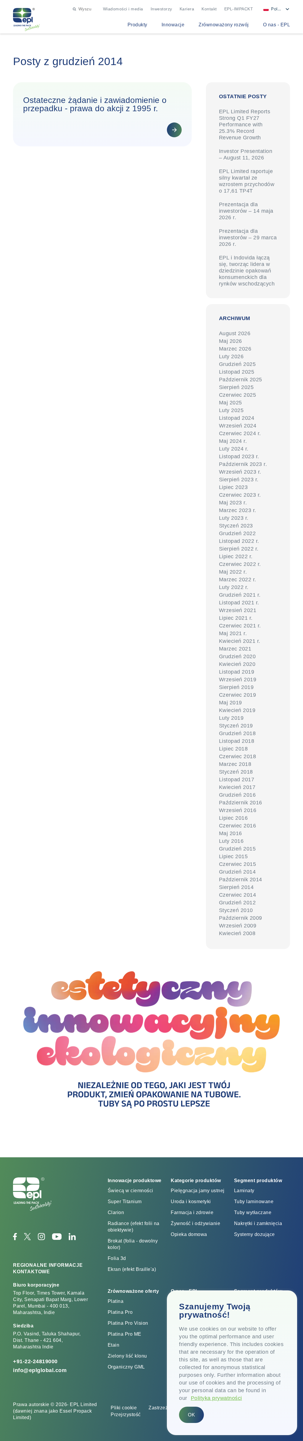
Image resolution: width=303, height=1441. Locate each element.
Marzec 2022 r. (237, 579)
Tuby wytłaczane (253, 1212)
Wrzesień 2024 (238, 426)
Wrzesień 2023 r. (240, 472)
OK (191, 1414)
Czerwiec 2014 (237, 895)
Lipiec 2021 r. (236, 618)
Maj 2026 (230, 341)
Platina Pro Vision (128, 1323)
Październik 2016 (240, 803)
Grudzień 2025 (237, 364)
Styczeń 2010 (236, 910)
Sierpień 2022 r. (239, 549)
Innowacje (173, 24)
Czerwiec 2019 (237, 695)
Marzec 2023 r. (237, 510)
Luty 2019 (231, 718)
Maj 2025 (230, 403)
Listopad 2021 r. (239, 603)
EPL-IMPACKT (238, 9)
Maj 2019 (230, 703)
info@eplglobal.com (40, 1370)
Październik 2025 (240, 380)
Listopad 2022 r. (239, 541)
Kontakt (209, 9)
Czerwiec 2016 (237, 826)
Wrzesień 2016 (238, 810)
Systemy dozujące (254, 1234)
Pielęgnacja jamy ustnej (198, 1190)
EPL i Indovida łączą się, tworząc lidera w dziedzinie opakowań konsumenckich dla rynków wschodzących (247, 271)
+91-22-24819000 (35, 1361)
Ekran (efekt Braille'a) (132, 1269)
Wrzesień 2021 (238, 610)
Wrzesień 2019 (238, 679)
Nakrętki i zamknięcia (258, 1223)
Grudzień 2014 (237, 872)
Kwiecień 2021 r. (239, 641)
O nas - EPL (276, 24)
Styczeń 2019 (236, 726)
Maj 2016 (230, 833)
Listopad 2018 (236, 741)
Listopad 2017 (236, 779)
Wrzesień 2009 (238, 926)
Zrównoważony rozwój (224, 24)
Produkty (137, 24)
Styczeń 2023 (236, 526)
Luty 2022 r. (234, 587)
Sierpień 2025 (236, 387)
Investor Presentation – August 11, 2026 (246, 154)
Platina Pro (120, 1312)
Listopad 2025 (236, 372)
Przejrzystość (126, 1414)
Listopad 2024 (236, 418)
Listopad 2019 (236, 672)
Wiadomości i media (123, 9)
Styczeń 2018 (236, 772)
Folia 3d (117, 1258)
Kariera (187, 9)
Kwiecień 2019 (237, 710)
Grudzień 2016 (237, 795)
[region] (232, 1362)
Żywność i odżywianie (195, 1223)
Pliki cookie (124, 1407)
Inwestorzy (161, 9)
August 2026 (235, 333)
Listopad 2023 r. (239, 456)
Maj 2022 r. (233, 572)
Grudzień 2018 (237, 733)
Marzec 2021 (235, 649)
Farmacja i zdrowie (192, 1212)
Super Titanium (125, 1201)
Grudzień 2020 (237, 656)
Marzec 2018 (235, 764)
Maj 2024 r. (233, 441)
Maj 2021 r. (233, 633)
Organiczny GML (126, 1366)
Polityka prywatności (216, 1398)
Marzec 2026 (235, 349)
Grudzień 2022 (237, 533)
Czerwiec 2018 (237, 756)
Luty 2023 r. (234, 518)
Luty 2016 (231, 841)
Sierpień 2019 (236, 687)
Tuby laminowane (254, 1201)
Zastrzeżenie (163, 1407)
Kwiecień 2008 (237, 933)
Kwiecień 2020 (237, 664)
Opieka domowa (189, 1234)
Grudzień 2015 (237, 849)
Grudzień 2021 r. (240, 595)
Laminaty (244, 1190)
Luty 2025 (231, 410)
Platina (116, 1301)
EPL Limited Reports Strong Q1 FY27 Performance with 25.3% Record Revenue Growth (244, 125)
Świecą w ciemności (130, 1190)
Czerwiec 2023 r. (240, 495)
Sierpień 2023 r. (239, 480)
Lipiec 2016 (233, 818)
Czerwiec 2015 (237, 864)
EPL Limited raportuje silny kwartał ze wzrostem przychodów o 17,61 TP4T (247, 181)
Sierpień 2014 (236, 887)
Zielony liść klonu (127, 1355)
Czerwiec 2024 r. (240, 433)
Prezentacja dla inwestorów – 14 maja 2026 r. (246, 210)
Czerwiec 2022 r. (240, 564)
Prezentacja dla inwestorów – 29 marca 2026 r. (248, 237)
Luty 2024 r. (234, 449)
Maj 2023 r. (233, 503)
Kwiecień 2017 (237, 787)
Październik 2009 (240, 918)
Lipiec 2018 (233, 749)
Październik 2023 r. (243, 464)
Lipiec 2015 (233, 856)
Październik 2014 (240, 879)
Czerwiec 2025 (237, 395)
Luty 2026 (231, 356)
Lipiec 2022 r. (236, 556)
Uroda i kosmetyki (191, 1201)
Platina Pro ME (124, 1334)
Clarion (116, 1212)
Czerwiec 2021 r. (240, 626)
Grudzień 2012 (237, 903)
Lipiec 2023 (233, 487)
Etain (114, 1345)
